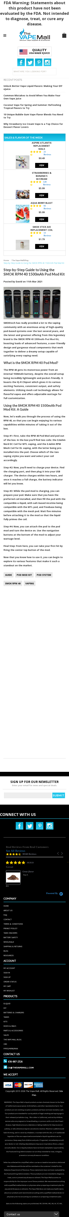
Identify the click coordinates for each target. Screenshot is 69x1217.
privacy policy (10, 928)
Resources (9, 955)
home (6, 906)
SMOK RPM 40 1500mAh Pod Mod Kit (38, 339)
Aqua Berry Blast (42, 202)
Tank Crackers (10, 933)
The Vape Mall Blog (19, 260)
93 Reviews (47, 207)
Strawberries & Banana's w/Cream (41, 175)
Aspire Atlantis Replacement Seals (42, 145)
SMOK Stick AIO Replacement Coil (41, 228)
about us (8, 910)
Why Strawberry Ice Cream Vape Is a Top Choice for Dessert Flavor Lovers (33, 125)
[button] (58, 853)
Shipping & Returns (13, 946)
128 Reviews (47, 183)
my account (9, 968)
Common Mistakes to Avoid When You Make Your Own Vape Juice (32, 97)
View (41, 165)
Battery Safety (11, 937)
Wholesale (9, 942)
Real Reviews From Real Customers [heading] (27, 847)
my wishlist (9, 990)
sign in (7, 972)
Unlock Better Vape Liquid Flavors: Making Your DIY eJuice (33, 87)
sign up (7, 977)
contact (8, 919)
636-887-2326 (15, 1061)
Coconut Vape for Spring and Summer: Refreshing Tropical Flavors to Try (32, 106)
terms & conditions (13, 924)
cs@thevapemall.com (21, 1067)
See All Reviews (15, 850)
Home (6, 260)
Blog (6, 951)
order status (10, 981)
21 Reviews (47, 153)
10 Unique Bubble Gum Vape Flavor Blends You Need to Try (33, 116)
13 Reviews (47, 234)
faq (5, 915)
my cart (7, 986)
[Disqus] (35, 631)
